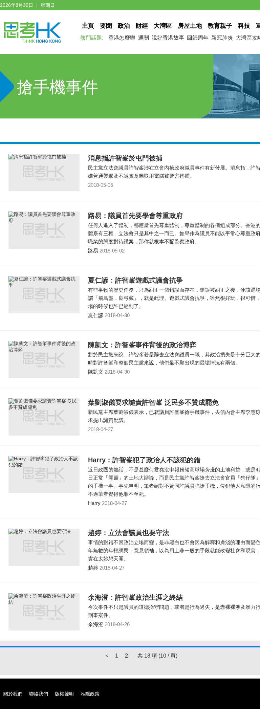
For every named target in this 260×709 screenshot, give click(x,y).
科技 (244, 25)
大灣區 (163, 25)
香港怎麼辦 (121, 38)
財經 (142, 25)
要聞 (106, 25)
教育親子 (220, 25)
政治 (124, 25)
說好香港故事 (168, 38)
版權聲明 (64, 693)
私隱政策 (90, 693)
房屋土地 (190, 25)
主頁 (88, 25)
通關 (143, 38)
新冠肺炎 (222, 38)
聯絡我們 (38, 693)
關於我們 (12, 693)
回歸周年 (198, 38)
